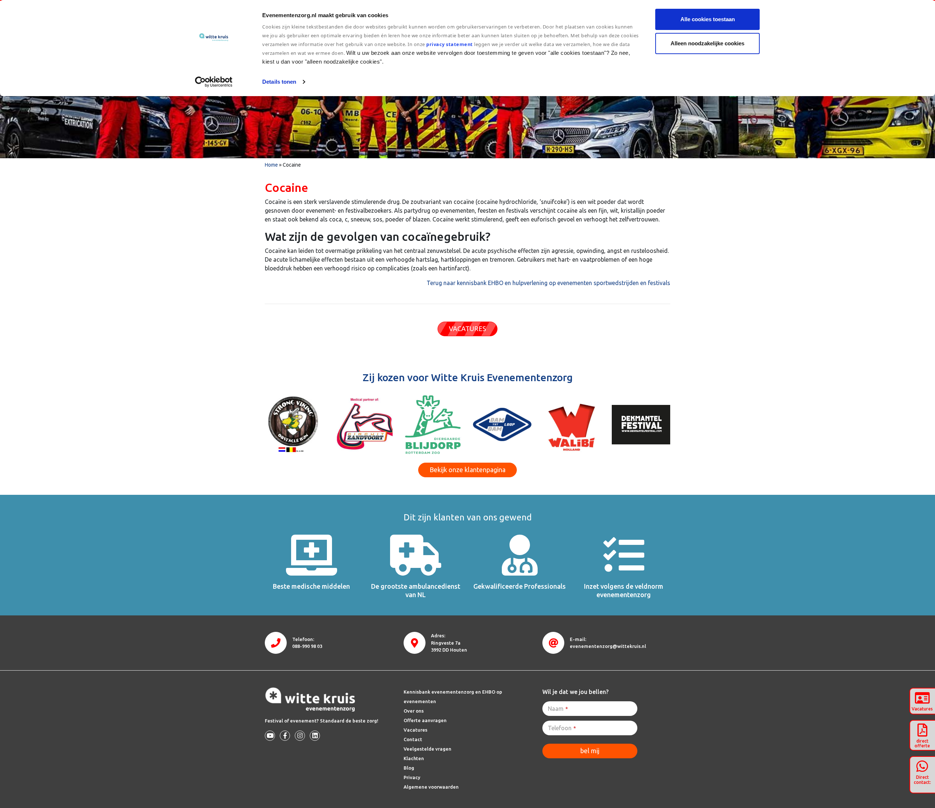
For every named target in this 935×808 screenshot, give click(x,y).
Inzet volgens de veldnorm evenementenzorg (623, 590)
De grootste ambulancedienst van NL (415, 590)
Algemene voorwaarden (431, 786)
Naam (558, 708)
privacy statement (449, 44)
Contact (413, 739)
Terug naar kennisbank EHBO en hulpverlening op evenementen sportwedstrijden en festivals (548, 283)
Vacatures (415, 729)
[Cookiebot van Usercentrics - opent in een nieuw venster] (214, 81)
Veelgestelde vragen (427, 748)
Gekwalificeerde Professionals (519, 586)
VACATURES (467, 328)
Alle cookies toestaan (707, 19)
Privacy (412, 777)
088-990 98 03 (307, 646)
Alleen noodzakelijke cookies (707, 43)
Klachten (414, 758)
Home (271, 165)
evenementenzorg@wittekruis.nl (608, 646)
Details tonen (279, 82)
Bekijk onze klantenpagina (467, 469)
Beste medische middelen (311, 586)
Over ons (414, 710)
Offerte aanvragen (425, 720)
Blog (409, 767)
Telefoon (562, 728)
